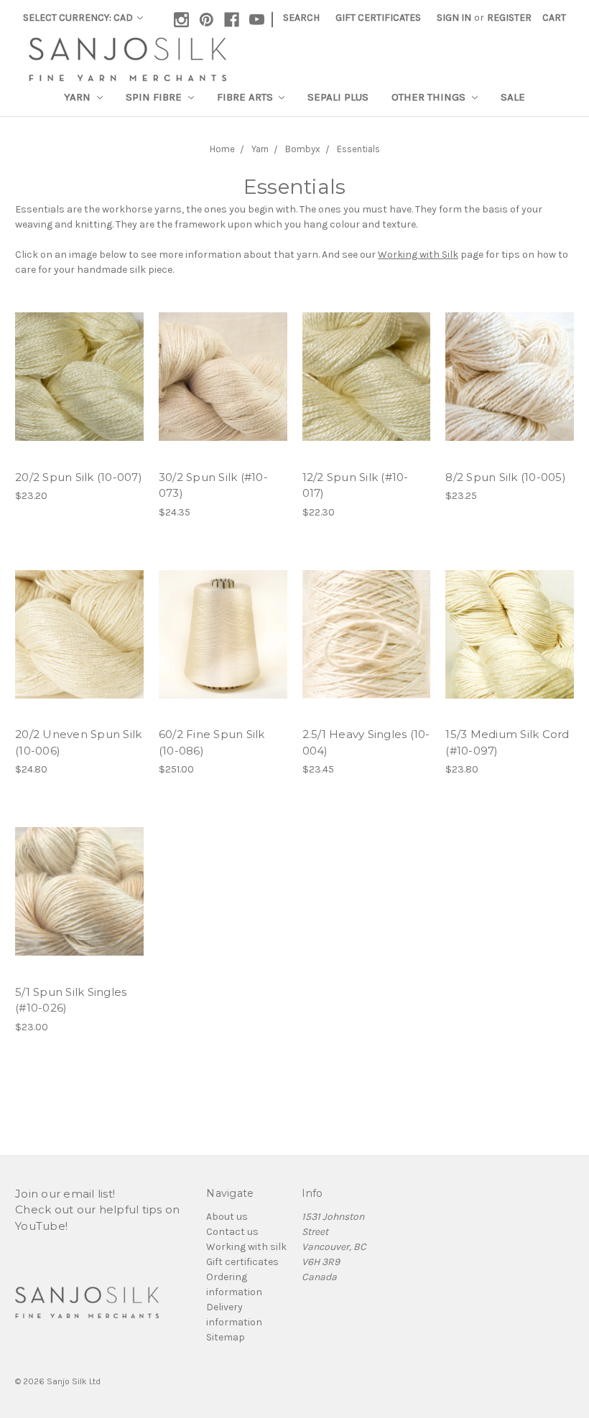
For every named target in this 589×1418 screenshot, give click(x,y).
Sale (513, 96)
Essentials (358, 149)
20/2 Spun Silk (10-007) (78, 477)
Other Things (429, 96)
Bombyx (302, 149)
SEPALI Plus (337, 96)
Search (301, 17)
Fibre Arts (246, 96)
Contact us (232, 1232)
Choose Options (79, 377)
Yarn (78, 96)
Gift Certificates (378, 17)
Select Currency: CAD (79, 17)
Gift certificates (242, 1262)
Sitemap (225, 1337)
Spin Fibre (155, 96)
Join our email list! (65, 1193)
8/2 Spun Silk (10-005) (505, 477)
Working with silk (246, 1247)
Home (222, 149)
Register (509, 17)
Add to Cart (223, 634)
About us (227, 1217)
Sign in (454, 17)
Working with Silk (418, 254)
